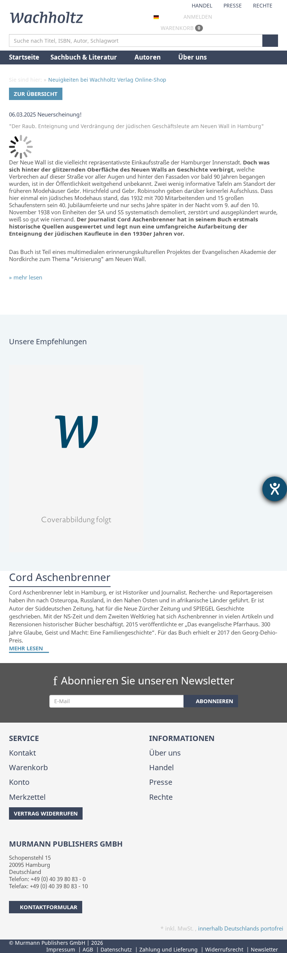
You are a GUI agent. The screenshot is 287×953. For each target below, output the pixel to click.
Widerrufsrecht (224, 949)
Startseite (24, 57)
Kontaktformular (48, 907)
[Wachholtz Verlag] (46, 16)
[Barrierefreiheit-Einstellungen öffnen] (274, 488)
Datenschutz (116, 949)
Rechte (262, 5)
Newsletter (264, 949)
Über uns (192, 57)
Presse (232, 5)
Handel (202, 5)
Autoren (148, 57)
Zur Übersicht (36, 93)
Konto (19, 782)
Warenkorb (179, 27)
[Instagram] (22, 834)
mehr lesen (26, 648)
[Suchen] (270, 40)
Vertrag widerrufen (46, 813)
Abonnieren (213, 701)
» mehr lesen (25, 277)
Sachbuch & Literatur (84, 57)
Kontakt (22, 753)
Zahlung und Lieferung (168, 949)
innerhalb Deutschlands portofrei (240, 928)
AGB (88, 949)
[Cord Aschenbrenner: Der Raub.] (143, 458)
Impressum (60, 949)
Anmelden (198, 16)
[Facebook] (10, 834)
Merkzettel (27, 797)
